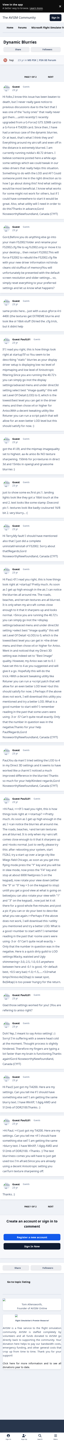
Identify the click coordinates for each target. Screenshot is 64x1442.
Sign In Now (32, 1246)
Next (50, 76)
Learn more (7, 6)
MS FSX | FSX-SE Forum (41, 60)
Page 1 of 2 (30, 76)
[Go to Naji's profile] (5, 60)
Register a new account (32, 1237)
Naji (11, 60)
